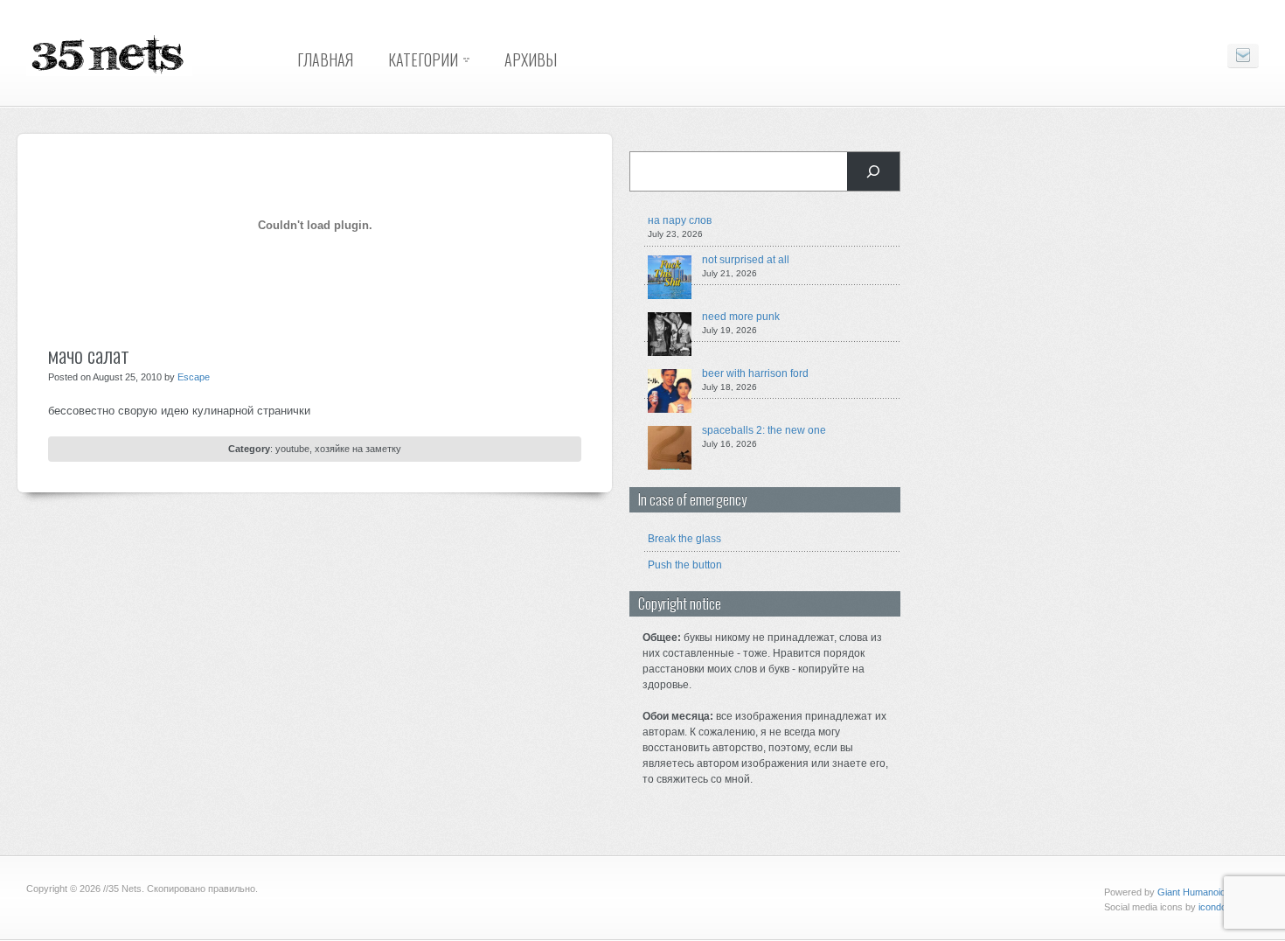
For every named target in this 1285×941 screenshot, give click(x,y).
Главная (325, 59)
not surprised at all (745, 260)
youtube (292, 448)
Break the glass (684, 539)
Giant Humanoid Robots (1208, 892)
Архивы (530, 59)
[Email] (1243, 55)
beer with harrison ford (755, 373)
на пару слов (680, 220)
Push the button (685, 565)
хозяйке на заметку (358, 448)
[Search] (873, 171)
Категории (423, 59)
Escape (193, 377)
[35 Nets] (109, 72)
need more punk (741, 316)
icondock (1217, 907)
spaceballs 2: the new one (764, 430)
